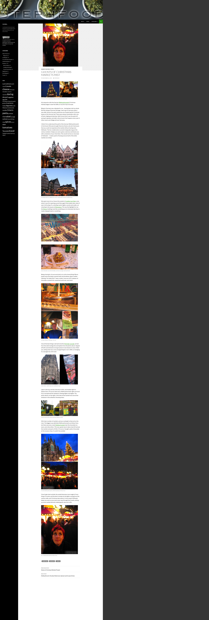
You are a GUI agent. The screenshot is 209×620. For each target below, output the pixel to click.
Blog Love (5, 55)
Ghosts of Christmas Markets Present (50, 569)
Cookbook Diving (7, 67)
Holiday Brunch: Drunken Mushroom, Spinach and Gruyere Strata (58, 575)
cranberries (9, 91)
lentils (14, 105)
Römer (45, 209)
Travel (87, 21)
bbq (3, 84)
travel (58, 561)
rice (3, 117)
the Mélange (5, 73)
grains (4, 103)
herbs (11, 103)
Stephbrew (4, 71)
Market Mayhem (45, 69)
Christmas (45, 561)
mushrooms (10, 107)
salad (8, 116)
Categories (94, 21)
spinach (12, 122)
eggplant (10, 97)
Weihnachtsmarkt (64, 102)
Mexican (4, 107)
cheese (5, 89)
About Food (5, 53)
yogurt (4, 135)
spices (8, 121)
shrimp (12, 119)
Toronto (5, 131)
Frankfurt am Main (70, 201)
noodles (4, 110)
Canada (8, 86)
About (82, 21)
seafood (4, 119)
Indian (4, 105)
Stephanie (56, 78)
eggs (3, 99)
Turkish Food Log (11, 133)
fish (6, 99)
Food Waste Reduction (7, 101)
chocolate (4, 91)
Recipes (4, 63)
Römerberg (58, 207)
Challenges (4, 57)
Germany (52, 561)
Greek (8, 103)
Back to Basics (6, 65)
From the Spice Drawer (7, 59)
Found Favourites (7, 69)
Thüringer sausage (69, 344)
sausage (13, 116)
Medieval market (60, 425)
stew (4, 124)
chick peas (12, 89)
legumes (9, 106)
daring (10, 94)
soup (3, 122)
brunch (12, 84)
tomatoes (7, 127)
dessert (5, 97)
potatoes (10, 113)
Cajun (3, 86)
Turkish (4, 133)
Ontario (10, 110)
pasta (5, 113)
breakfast (7, 84)
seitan (8, 119)
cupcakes (4, 94)
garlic (14, 101)
